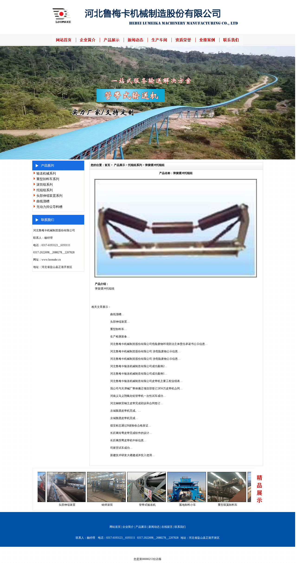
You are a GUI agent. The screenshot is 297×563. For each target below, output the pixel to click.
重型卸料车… (118, 329)
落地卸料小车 (174, 504)
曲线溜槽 (42, 201)
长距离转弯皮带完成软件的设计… (131, 433)
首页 (107, 165)
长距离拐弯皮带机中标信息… (128, 440)
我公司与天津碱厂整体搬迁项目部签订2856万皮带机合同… (146, 388)
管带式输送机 (134, 504)
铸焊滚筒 (94, 504)
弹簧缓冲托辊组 (155, 165)
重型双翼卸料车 (214, 504)
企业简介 (128, 526)
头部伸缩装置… (120, 321)
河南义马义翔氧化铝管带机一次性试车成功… (138, 396)
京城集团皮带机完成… (124, 418)
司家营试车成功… (121, 447)
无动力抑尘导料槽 (49, 207)
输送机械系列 (46, 173)
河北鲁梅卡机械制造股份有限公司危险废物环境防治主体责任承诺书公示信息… (159, 344)
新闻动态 (154, 526)
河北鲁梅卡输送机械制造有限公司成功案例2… (138, 366)
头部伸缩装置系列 (49, 195)
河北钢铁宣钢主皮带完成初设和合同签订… (136, 403)
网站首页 (115, 526)
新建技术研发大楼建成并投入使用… (132, 455)
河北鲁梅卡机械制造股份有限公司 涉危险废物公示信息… (145, 351)
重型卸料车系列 (47, 179)
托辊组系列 (44, 190)
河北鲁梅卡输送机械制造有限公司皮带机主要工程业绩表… (146, 381)
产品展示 (119, 165)
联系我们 (180, 526)
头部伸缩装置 (54, 504)
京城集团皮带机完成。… (125, 410)
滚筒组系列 (44, 184)
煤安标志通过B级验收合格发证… (130, 425)
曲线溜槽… (117, 314)
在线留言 (167, 526)
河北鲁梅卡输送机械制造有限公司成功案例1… (138, 373)
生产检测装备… (120, 336)
